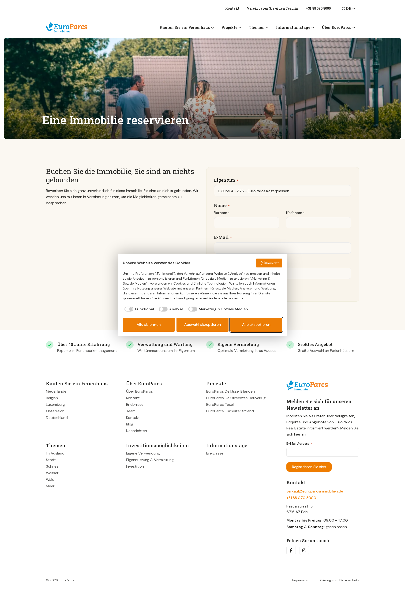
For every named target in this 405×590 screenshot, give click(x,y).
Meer (50, 486)
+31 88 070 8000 (318, 8)
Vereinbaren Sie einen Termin (272, 8)
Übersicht (271, 263)
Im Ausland (55, 453)
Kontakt (232, 8)
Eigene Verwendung (143, 453)
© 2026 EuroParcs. (60, 580)
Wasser (52, 472)
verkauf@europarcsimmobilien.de (314, 491)
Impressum (300, 580)
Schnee (52, 466)
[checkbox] (138, 309)
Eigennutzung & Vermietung (150, 459)
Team (130, 411)
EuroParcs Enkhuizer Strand (230, 411)
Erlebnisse (134, 404)
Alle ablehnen (149, 324)
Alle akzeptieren (256, 324)
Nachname (295, 212)
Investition (135, 466)
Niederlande (56, 391)
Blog (129, 424)
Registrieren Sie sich (309, 466)
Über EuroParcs (139, 391)
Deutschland (57, 417)
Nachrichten (136, 430)
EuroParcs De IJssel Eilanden (230, 391)
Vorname (221, 212)
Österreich (55, 411)
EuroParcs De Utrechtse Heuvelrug (236, 397)
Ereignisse (214, 453)
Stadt (51, 459)
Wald (50, 479)
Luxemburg (55, 404)
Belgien (52, 397)
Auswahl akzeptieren (202, 324)
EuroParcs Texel (220, 404)
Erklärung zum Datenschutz (338, 580)
